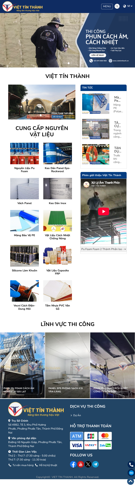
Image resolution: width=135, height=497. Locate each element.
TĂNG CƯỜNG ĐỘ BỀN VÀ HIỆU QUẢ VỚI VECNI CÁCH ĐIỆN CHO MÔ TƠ (118, 124)
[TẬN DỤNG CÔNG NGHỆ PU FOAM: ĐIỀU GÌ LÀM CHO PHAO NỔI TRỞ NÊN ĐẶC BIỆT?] (95, 154)
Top (130, 481)
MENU (108, 6)
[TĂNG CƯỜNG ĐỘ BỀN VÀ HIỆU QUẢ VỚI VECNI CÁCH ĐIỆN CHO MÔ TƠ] (95, 129)
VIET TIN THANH (62, 477)
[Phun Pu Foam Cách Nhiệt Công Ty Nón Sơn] (112, 365)
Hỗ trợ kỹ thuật (47, 465)
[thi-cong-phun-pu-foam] (69, 63)
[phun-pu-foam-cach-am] (45, 115)
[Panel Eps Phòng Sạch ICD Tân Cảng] (67, 365)
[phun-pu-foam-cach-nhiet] (38, 115)
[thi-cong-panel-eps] (66, 63)
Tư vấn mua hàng (23, 465)
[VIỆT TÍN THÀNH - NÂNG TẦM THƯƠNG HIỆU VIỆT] (22, 6)
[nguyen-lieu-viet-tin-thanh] (64, 63)
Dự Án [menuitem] (77, 415)
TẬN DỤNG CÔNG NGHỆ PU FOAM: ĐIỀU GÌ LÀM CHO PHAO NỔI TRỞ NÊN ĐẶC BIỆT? (118, 149)
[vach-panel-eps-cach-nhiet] (43, 115)
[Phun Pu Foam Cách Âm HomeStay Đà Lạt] (22, 365)
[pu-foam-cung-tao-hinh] (41, 115)
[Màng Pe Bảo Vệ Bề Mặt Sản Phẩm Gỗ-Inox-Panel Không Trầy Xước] (95, 103)
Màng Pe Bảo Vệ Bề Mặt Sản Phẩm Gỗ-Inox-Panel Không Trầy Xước (118, 99)
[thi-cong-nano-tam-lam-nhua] (71, 63)
